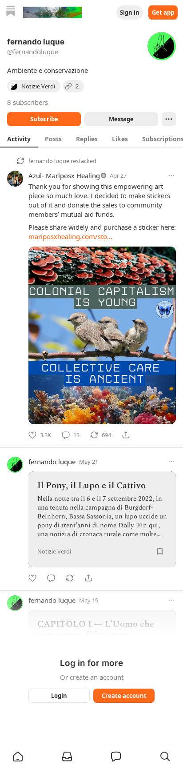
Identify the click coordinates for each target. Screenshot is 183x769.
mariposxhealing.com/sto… (70, 236)
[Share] (125, 435)
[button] (18, 756)
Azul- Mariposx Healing (64, 175)
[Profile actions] (169, 119)
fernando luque (48, 161)
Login (59, 696)
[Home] (10, 12)
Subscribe (44, 119)
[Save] (160, 551)
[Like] (32, 578)
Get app (163, 12)
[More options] (171, 175)
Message (121, 119)
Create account (124, 696)
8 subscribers (27, 102)
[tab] (19, 138)
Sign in (129, 12)
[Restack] (69, 578)
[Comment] (51, 578)
